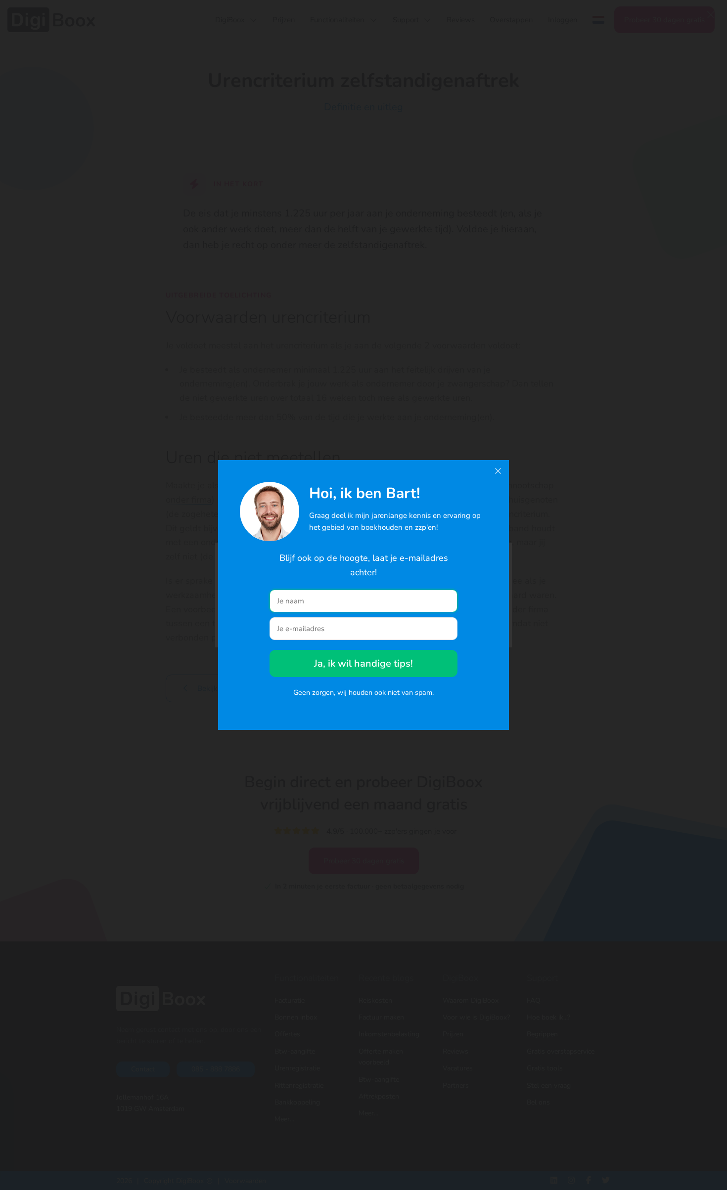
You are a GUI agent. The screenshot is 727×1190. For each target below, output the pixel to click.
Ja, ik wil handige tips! (363, 663)
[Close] (498, 471)
